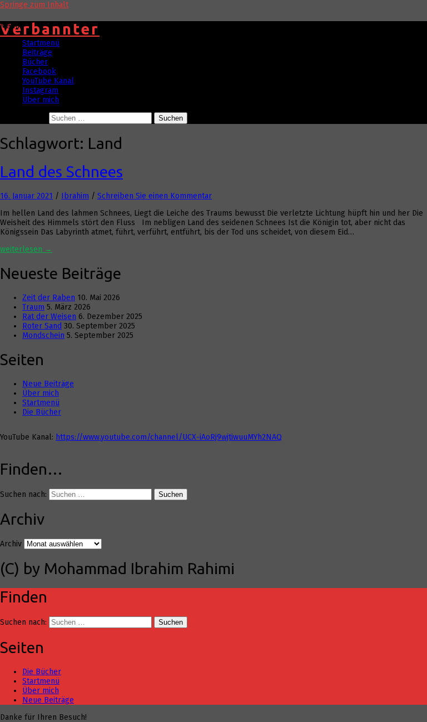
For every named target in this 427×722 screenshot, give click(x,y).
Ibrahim (75, 196)
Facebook (39, 71)
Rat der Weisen (49, 316)
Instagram (40, 90)
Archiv (11, 544)
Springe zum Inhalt (34, 4)
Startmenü (40, 43)
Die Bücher (41, 412)
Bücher (35, 62)
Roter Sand (42, 326)
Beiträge (37, 52)
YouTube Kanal (48, 81)
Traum (33, 307)
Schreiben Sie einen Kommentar (154, 196)
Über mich (40, 99)
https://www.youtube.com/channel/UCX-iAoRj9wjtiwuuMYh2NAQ (169, 437)
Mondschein (43, 335)
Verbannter (50, 29)
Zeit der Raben (48, 297)
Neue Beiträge (48, 384)
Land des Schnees (61, 171)
